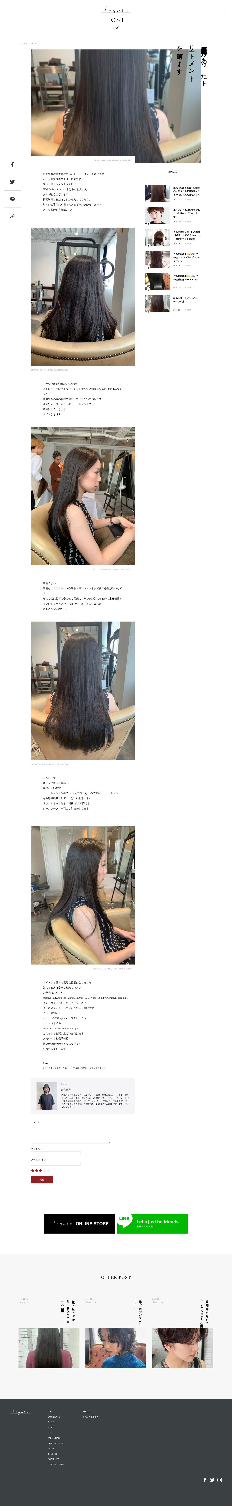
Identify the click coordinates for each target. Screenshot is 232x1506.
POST (51, 1428)
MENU (51, 1433)
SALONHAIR (54, 1438)
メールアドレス (39, 1159)
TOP (50, 1412)
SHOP (51, 1422)
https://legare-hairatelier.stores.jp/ (60, 1028)
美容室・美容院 (80, 1068)
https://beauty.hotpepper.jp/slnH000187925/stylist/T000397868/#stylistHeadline (85, 997)
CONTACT (53, 1459)
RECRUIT (52, 1454)
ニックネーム (37, 1149)
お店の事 (48, 1068)
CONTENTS (54, 1417)
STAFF (51, 1449)
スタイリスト (63, 1068)
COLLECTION (55, 1444)
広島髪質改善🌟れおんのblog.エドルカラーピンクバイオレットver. (186, 257)
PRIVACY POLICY (90, 1417)
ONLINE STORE (56, 1465)
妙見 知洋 (66, 1089)
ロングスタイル (98, 1068)
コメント (35, 1122)
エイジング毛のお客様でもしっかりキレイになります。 (186, 213)
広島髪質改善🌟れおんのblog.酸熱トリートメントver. (185, 280)
